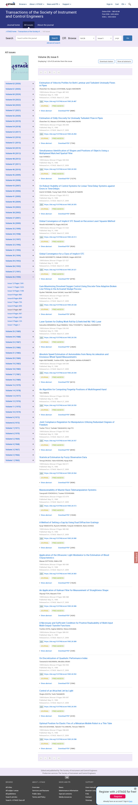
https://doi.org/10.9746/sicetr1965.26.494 (60, 134)
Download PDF (64, 110)
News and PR (52, 4)
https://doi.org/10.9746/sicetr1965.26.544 (60, 373)
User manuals (90, 787)
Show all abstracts (124, 61)
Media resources (65, 797)
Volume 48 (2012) (13, 158)
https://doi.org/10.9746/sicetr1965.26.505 (60, 204)
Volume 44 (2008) (13, 180)
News (61, 787)
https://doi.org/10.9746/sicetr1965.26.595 (60, 706)
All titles (9, 787)
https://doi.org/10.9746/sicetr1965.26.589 (60, 641)
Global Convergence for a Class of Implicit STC (61, 253)
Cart (117, 4)
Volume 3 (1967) (13, 449)
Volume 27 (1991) (13, 271)
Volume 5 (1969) (13, 438)
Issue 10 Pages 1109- (16, 291)
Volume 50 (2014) (13, 148)
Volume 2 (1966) (13, 455)
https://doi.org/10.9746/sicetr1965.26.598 (60, 739)
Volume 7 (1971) (13, 428)
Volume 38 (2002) (13, 212)
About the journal (45, 25)
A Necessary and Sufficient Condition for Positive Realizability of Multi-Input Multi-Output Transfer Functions (76, 624)
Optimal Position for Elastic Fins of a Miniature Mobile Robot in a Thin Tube (75, 723)
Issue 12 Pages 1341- (16, 283)
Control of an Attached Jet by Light (56, 690)
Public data (36, 794)
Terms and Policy (38, 797)
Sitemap (88, 800)
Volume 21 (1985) (13, 353)
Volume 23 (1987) (13, 342)
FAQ (87, 794)
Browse (22, 4)
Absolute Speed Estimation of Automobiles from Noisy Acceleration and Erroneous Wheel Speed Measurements (73, 355)
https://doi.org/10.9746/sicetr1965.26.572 (60, 506)
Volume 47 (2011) (13, 164)
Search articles (11, 797)
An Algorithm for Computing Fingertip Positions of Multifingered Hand (72, 389)
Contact (88, 797)
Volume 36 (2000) (13, 223)
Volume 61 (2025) (13, 89)
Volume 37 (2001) (13, 218)
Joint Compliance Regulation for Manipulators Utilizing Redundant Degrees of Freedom (76, 423)
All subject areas (12, 790)
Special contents (65, 794)
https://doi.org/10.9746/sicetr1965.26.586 (60, 606)
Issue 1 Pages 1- (14, 325)
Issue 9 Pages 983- (15, 294)
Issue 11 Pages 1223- (16, 287)
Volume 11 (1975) (13, 406)
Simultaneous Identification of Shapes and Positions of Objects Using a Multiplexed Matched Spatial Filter (74, 152)
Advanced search (53, 43)
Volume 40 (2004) (13, 201)
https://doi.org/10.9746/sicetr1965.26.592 (60, 674)
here (130, 801)
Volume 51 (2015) (13, 142)
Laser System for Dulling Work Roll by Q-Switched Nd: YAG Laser (70, 321)
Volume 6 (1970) (13, 433)
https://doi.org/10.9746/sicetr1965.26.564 (60, 473)
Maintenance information (68, 790)
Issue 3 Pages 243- (15, 317)
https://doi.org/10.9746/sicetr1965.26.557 (60, 440)
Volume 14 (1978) (13, 390)
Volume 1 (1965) (13, 460)
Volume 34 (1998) (13, 234)
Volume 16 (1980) (13, 379)
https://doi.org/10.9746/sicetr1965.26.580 (60, 538)
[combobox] (87, 38)
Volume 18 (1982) (13, 369)
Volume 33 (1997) (13, 239)
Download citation (106, 61)
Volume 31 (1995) (13, 250)
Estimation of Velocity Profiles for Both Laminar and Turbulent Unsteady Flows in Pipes (77, 84)
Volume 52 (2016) (13, 137)
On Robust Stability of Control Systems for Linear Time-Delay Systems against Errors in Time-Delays (77, 187)
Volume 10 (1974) (13, 412)
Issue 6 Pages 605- (15, 306)
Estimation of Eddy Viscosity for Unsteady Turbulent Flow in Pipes (71, 118)
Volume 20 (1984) (13, 358)
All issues (28, 25)
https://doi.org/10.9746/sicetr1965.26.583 (60, 573)
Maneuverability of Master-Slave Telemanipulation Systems (67, 489)
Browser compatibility (93, 790)
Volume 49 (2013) (13, 153)
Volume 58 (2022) (13, 105)
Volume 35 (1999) (13, 228)
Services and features (40, 790)
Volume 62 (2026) (13, 83)
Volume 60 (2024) (13, 94)
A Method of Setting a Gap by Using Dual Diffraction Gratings (69, 522)
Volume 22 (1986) (13, 347)
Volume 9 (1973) (13, 417)
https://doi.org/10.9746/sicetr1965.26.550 (60, 405)
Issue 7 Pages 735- (15, 302)
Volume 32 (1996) (13, 244)
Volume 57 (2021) (13, 110)
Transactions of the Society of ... (29, 31)
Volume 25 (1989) (13, 331)
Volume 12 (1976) (13, 401)
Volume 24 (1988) (13, 336)
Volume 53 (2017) (13, 132)
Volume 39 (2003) (13, 207)
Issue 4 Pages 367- (15, 313)
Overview (35, 787)
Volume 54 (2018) (13, 126)
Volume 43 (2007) (13, 185)
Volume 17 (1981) (13, 374)
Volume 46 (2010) (13, 169)
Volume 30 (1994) (13, 255)
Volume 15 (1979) (13, 385)
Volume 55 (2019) (13, 121)
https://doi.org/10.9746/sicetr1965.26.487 (60, 101)
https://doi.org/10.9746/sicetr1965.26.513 (60, 237)
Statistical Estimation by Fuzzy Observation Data (63, 457)
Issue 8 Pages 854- (15, 298)
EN (123, 4)
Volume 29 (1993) (13, 261)
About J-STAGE (36, 4)
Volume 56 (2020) (13, 115)
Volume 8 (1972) (13, 422)
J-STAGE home (11, 31)
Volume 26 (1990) (13, 277)
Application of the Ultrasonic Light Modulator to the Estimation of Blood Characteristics (74, 556)
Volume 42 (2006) (13, 191)
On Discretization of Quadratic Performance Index (63, 658)
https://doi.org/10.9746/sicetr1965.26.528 (60, 305)
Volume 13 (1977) (13, 396)
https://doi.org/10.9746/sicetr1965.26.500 (60, 169)
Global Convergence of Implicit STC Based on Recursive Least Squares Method (77, 221)
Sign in (110, 4)
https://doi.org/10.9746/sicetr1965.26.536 (60, 337)
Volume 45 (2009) (13, 175)
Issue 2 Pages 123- (15, 321)
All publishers (11, 794)
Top (67, 777)
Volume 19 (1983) (13, 363)
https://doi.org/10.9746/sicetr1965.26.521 (60, 269)
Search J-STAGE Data (14, 800)
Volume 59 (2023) (13, 99)
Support (66, 4)
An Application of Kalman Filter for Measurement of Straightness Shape (73, 590)
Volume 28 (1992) (13, 266)
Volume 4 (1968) (13, 444)
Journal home (13, 25)
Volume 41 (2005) (13, 196)
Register (118, 796)
